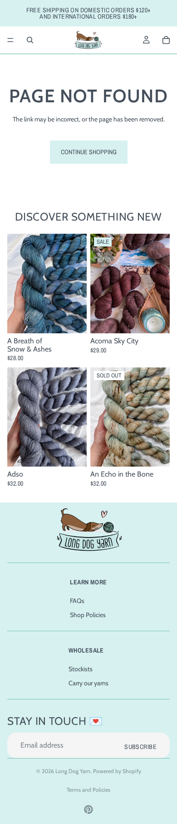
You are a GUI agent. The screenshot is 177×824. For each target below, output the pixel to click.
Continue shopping (89, 152)
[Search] (30, 40)
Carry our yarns (88, 683)
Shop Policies (88, 615)
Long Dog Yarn (72, 771)
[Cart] (166, 40)
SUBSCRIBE (140, 747)
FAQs (77, 601)
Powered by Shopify (117, 771)
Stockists (81, 669)
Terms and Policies (88, 789)
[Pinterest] (88, 809)
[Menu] (10, 40)
